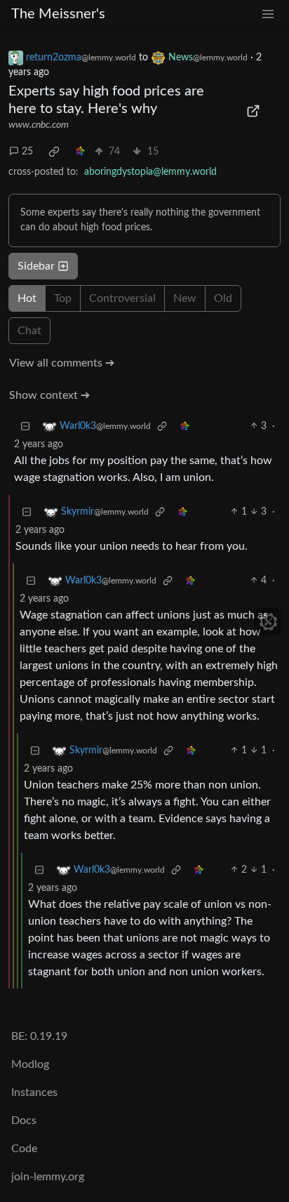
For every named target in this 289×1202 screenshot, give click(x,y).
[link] (54, 151)
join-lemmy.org (47, 1176)
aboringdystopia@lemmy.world (150, 172)
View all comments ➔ (61, 363)
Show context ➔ (49, 395)
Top (63, 298)
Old (223, 298)
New (184, 298)
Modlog (30, 1064)
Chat (29, 330)
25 (27, 152)
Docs (23, 1120)
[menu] (268, 14)
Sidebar (36, 266)
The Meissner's (58, 14)
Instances (34, 1092)
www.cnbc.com (38, 125)
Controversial (122, 298)
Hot (27, 298)
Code (24, 1148)
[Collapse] (25, 426)
